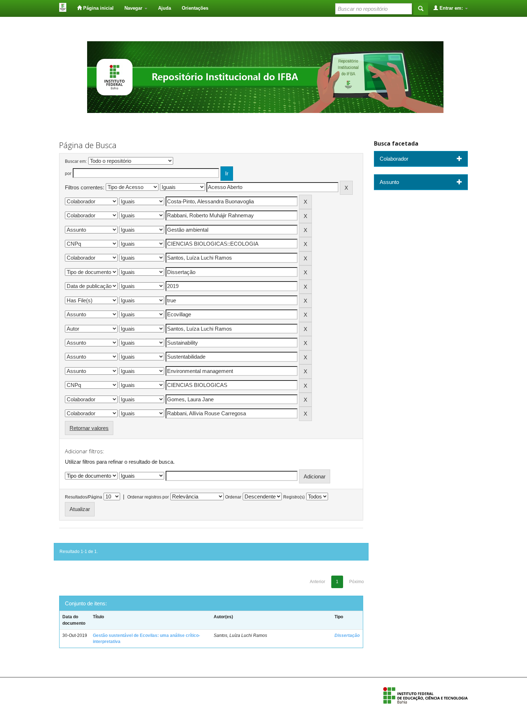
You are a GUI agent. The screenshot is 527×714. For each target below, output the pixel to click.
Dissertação (347, 635)
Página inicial (98, 8)
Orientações (195, 8)
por (68, 173)
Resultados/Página (83, 497)
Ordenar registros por (148, 497)
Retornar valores (89, 428)
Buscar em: (76, 161)
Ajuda (164, 8)
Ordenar (233, 497)
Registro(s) (294, 497)
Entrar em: (451, 8)
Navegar (134, 8)
